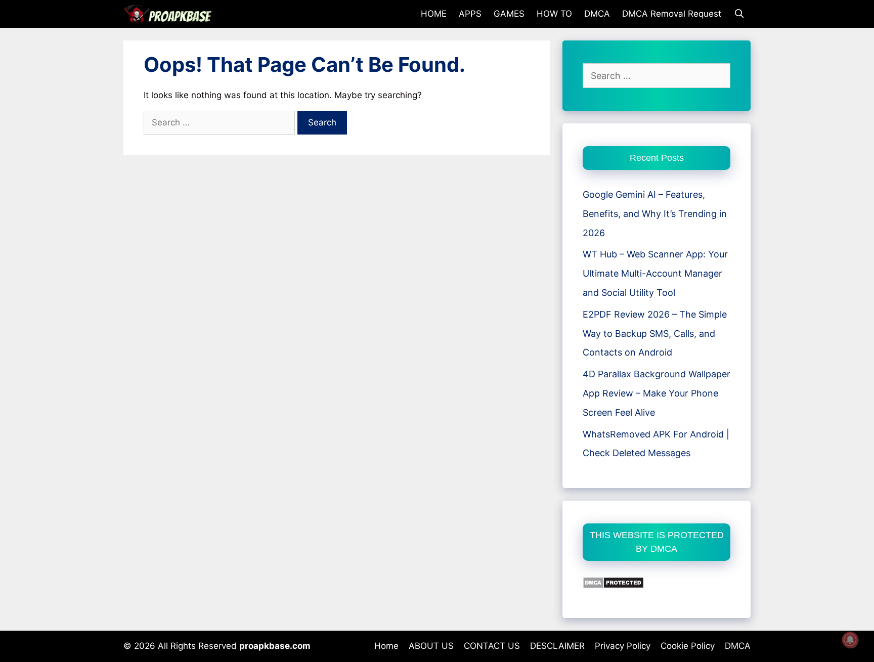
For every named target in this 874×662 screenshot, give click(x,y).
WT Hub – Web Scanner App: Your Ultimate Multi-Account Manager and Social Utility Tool (655, 273)
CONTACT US (492, 646)
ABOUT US (431, 646)
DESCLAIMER (557, 646)
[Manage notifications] (850, 640)
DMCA (597, 14)
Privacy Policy (622, 646)
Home (386, 646)
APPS (470, 14)
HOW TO (554, 14)
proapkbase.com (275, 646)
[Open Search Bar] (739, 14)
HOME (434, 14)
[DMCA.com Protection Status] (613, 585)
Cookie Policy (688, 646)
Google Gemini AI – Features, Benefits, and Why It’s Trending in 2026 (655, 213)
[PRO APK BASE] (170, 14)
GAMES (509, 14)
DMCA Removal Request (671, 14)
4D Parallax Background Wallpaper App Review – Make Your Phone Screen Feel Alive (656, 393)
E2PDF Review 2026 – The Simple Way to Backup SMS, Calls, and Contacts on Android (655, 333)
